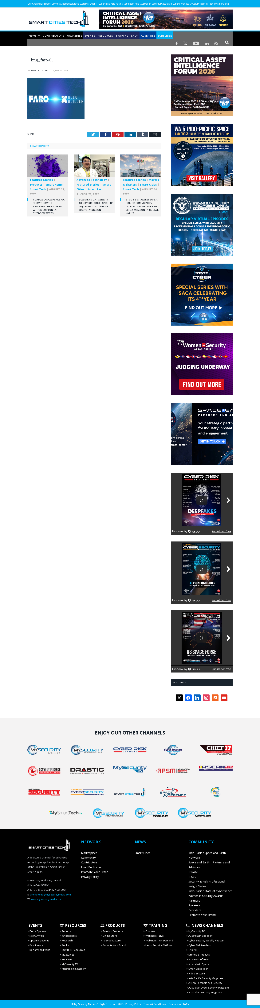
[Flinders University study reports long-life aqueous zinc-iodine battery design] (94, 167)
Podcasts (67, 959)
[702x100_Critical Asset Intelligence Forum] (166, 27)
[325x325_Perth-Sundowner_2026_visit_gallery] (202, 185)
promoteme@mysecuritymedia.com (50, 894)
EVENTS (34, 925)
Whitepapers (69, 935)
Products (36, 184)
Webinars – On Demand (159, 940)
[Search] (227, 42)
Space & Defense (198, 959)
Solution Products (113, 931)
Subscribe (165, 35)
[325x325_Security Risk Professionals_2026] (202, 255)
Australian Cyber (170, 3)
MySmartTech (221, 3)
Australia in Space (198, 964)
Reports (66, 931)
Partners (194, 900)
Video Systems (81, 3)
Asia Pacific (117, 3)
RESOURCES (105, 35)
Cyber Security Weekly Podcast (206, 940)
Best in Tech (206, 3)
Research (67, 940)
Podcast (184, 3)
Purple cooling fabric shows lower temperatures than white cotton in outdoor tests (49, 206)
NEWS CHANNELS (207, 925)
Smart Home (54, 184)
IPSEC (192, 876)
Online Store (110, 935)
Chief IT (93, 3)
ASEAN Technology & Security (205, 983)
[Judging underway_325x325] (202, 394)
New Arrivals (37, 935)
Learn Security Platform (158, 945)
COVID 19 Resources (73, 950)
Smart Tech (38, 189)
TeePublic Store (112, 940)
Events (90, 35)
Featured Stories (41, 180)
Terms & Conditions (155, 1004)
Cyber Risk (104, 3)
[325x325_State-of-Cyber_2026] (202, 324)
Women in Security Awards (205, 896)
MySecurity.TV (70, 964)
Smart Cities (148, 184)
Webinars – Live (154, 935)
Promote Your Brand (94, 872)
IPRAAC (193, 872)
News (32, 35)
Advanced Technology (92, 180)
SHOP (134, 35)
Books (65, 945)
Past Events (36, 945)
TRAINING (122, 35)
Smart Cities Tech (40, 70)
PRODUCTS (114, 925)
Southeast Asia (131, 3)
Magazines (74, 35)
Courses (150, 931)
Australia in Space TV (74, 968)
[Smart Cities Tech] (58, 20)
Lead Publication (91, 867)
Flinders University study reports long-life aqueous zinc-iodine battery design (96, 205)
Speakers (194, 905)
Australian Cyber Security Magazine (209, 987)
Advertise (148, 35)
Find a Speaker (38, 931)
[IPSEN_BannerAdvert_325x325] (202, 464)
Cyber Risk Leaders (199, 945)
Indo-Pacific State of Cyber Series (210, 891)
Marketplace (89, 853)
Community (88, 857)
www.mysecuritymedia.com (46, 899)
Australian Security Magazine (205, 992)
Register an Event (40, 950)
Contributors (53, 35)
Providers (194, 910)
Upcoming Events (39, 940)
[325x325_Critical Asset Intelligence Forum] (202, 115)
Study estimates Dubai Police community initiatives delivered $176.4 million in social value (142, 206)
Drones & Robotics (62, 3)
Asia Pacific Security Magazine (205, 978)
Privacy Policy (90, 876)
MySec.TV (194, 3)
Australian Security (150, 3)
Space (47, 3)
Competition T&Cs (178, 1004)
